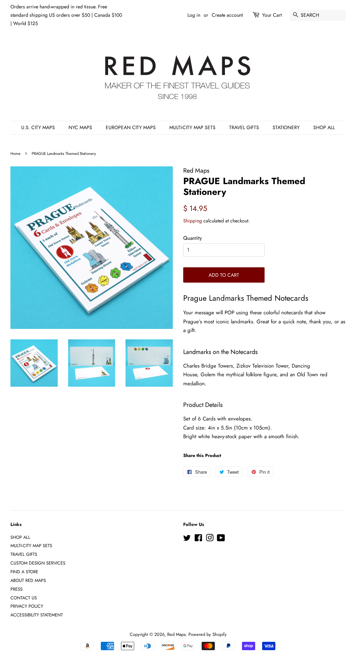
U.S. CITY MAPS (38, 127)
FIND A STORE (24, 571)
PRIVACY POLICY (26, 606)
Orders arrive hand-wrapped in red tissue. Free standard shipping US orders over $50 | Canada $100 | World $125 (66, 15)
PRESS (16, 589)
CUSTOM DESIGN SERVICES (37, 563)
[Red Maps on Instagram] (209, 539)
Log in (193, 14)
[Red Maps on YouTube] (221, 539)
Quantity (192, 238)
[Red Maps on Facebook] (198, 539)
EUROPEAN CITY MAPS (131, 127)
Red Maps (176, 634)
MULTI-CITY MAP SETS (192, 127)
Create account (227, 14)
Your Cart (272, 14)
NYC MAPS (80, 127)
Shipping (192, 220)
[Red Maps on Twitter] (187, 539)
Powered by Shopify (207, 634)
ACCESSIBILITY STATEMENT (36, 615)
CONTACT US (23, 597)
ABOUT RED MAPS (28, 580)
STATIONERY (286, 127)
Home (15, 153)
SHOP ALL (324, 127)
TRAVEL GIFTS (244, 127)
